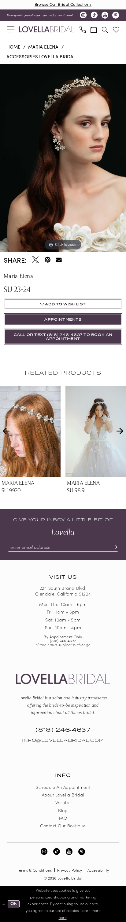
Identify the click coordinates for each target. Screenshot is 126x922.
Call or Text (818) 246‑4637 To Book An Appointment (63, 336)
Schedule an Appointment (63, 787)
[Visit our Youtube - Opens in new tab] (105, 15)
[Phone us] (82, 29)
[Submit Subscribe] (113, 547)
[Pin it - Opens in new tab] (47, 260)
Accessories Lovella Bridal (41, 56)
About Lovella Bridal (63, 795)
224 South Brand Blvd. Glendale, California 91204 (63, 591)
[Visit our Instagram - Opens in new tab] (83, 15)
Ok (13, 904)
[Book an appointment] (93, 29)
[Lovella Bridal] (46, 29)
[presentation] (30, 431)
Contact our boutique (63, 825)
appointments (63, 319)
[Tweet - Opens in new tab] (35, 260)
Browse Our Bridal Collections (63, 4)
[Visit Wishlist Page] (116, 29)
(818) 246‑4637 (63, 640)
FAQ (63, 818)
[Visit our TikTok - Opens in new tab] (94, 15)
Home (13, 46)
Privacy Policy (69, 870)
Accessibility (98, 870)
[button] (10, 29)
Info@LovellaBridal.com (63, 740)
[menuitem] (10, 29)
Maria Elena (43, 46)
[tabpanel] (63, 158)
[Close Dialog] (3, 903)
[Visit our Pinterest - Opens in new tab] (115, 15)
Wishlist (63, 802)
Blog (63, 810)
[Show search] (104, 29)
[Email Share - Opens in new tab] (59, 260)
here (63, 917)
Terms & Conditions (34, 870)
